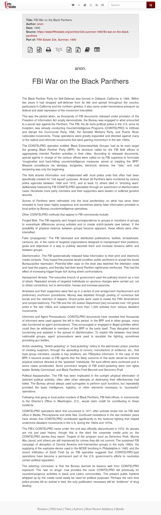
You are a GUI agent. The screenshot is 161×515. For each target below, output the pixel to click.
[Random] (102, 5)
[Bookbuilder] (85, 5)
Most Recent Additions (99, 509)
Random (42, 509)
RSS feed (56, 509)
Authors (78, 509)
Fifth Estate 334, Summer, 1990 (56, 39)
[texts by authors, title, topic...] (73, 5)
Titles (67, 509)
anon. (40, 24)
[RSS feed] (97, 5)
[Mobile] (91, 5)
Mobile (120, 509)
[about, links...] (79, 5)
